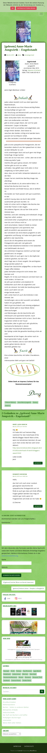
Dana (19, 55)
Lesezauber (7, 720)
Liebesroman (16, 674)
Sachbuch (7, 680)
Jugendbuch (37, 671)
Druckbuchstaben (9, 702)
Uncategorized (29, 55)
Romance (28, 677)
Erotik (12, 671)
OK (13, 8)
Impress (7, 405)
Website (5, 567)
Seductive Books (9, 712)
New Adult (33, 674)
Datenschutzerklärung (26, 8)
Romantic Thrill (37, 677)
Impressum (17, 746)
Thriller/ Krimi (27, 680)
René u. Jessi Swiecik (20, 424)
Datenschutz (29, 746)
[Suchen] (42, 691)
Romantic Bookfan (20, 474)
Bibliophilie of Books (10, 710)
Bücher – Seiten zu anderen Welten (16, 707)
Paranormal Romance (10, 677)
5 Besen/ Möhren (10, 402)
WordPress (33, 751)
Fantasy (35, 402)
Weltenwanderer (9, 705)
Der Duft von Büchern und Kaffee (15, 715)
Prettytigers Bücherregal (12, 718)
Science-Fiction (16, 680)
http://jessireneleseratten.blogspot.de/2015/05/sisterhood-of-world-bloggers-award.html (27, 450)
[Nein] (44, 6)
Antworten (38, 463)
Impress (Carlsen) (34, 70)
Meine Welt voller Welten (12, 723)
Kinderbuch (7, 674)
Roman (21, 677)
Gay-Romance (27, 671)
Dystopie (6, 671)
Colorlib (19, 751)
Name (4, 559)
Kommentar (7, 522)
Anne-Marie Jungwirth (24, 402)
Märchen (25, 674)
